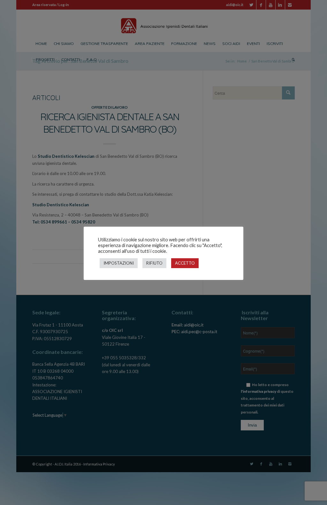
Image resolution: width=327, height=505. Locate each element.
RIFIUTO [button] (154, 263)
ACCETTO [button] (185, 263)
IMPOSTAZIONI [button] (118, 263)
